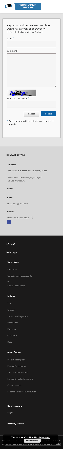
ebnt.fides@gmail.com (17, 203)
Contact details (14, 385)
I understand (32, 440)
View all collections (16, 285)
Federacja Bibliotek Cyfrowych (21, 391)
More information (42, 437)
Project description (16, 359)
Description (12, 322)
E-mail (10, 38)
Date (9, 341)
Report (48, 113)
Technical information (17, 372)
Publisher (11, 329)
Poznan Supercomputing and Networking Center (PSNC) (33, 443)
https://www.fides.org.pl (18, 217)
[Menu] (59, 2)
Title (9, 303)
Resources (12, 269)
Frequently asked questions (20, 378)
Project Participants (16, 366)
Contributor (12, 335)
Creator (11, 309)
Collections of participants (19, 275)
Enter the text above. (18, 98)
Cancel (31, 113)
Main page (11, 252)
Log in (10, 412)
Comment (12, 50)
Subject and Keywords (17, 316)
